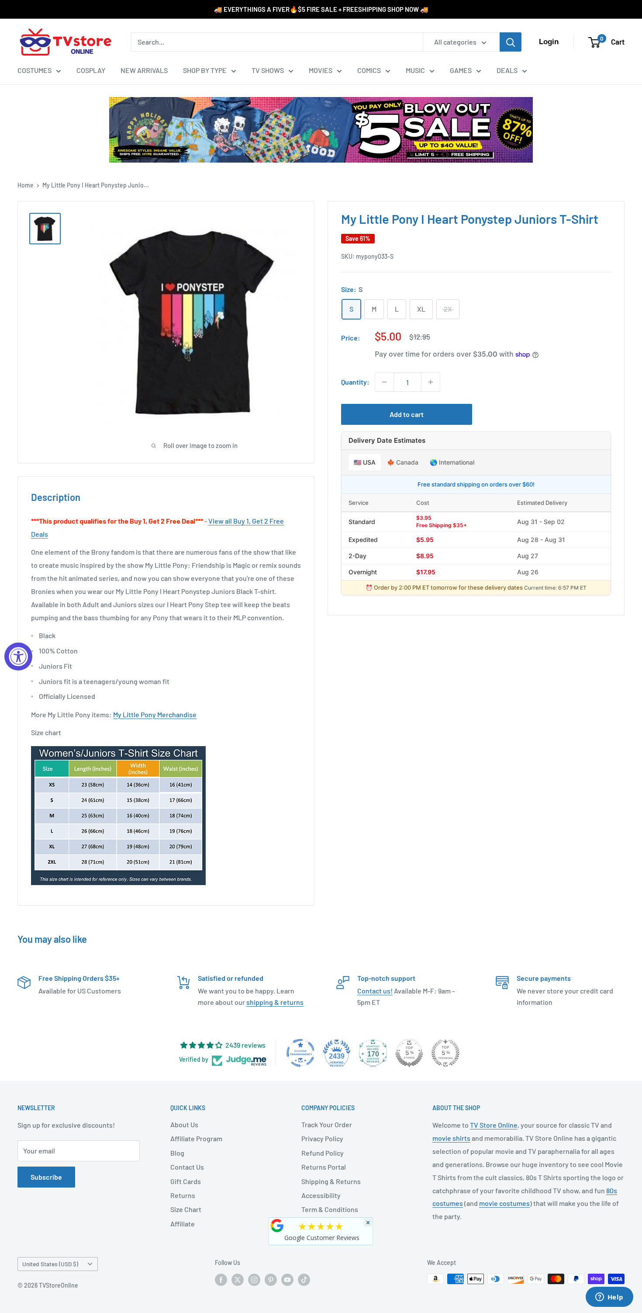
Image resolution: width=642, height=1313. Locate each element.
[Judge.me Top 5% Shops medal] (409, 1053)
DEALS (507, 70)
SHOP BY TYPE (205, 70)
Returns (182, 1195)
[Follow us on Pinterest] (271, 1280)
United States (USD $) (50, 1264)
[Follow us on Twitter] (237, 1280)
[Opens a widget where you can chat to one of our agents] (609, 1298)
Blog (177, 1153)
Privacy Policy (322, 1138)
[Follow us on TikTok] (304, 1280)
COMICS (369, 70)
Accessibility (321, 1195)
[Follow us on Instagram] (254, 1280)
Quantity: (355, 382)
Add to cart (407, 414)
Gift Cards (185, 1181)
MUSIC (415, 70)
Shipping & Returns (331, 1181)
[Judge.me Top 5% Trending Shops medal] (445, 1053)
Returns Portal (323, 1167)
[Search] (510, 42)
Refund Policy (322, 1153)
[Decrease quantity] (384, 382)
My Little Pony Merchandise (155, 714)
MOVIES (320, 70)
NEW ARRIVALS (144, 70)
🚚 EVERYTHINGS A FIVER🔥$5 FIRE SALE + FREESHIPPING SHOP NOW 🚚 (321, 9)
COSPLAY (90, 70)
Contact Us (187, 1167)
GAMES (461, 70)
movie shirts (451, 1138)
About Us (184, 1124)
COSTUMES (34, 70)
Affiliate (182, 1223)
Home (25, 185)
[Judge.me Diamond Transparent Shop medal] (300, 1053)
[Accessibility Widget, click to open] (18, 656)
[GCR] (277, 1225)
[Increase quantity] (430, 382)
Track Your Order (326, 1124)
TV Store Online (494, 1125)
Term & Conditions (329, 1209)
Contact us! (375, 990)
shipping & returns (275, 1002)
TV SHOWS (268, 70)
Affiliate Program (196, 1138)
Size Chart (185, 1209)
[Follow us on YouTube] (287, 1280)
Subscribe (46, 1177)
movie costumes (504, 1203)
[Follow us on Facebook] (221, 1280)
